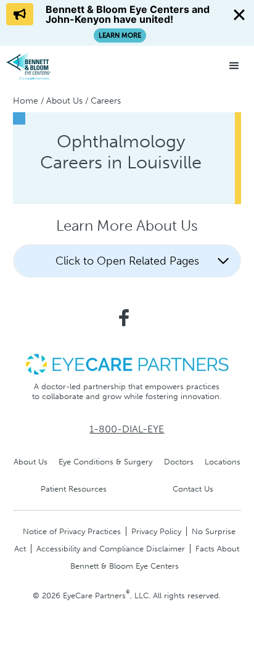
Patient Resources (74, 488)
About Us (64, 101)
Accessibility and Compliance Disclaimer (110, 548)
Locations (222, 461)
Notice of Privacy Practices (72, 531)
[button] (234, 66)
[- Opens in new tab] (127, 363)
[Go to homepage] (52, 66)
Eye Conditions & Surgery (105, 461)
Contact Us (193, 488)
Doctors (179, 461)
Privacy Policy (156, 531)
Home (25, 101)
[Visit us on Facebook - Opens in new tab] (124, 317)
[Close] (239, 15)
